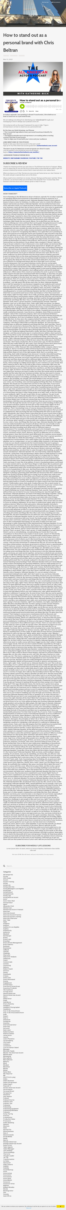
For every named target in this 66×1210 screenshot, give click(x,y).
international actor (9, 1025)
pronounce (7, 1121)
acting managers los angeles (13, 889)
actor (5, 899)
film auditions (8, 990)
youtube (6, 1194)
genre (5, 997)
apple (5, 922)
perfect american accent (11, 1088)
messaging (7, 1056)
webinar (6, 1185)
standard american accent (12, 1144)
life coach (6, 1042)
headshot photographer (11, 1007)
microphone (7, 1058)
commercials (7, 962)
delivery (6, 967)
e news (5, 976)
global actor (7, 999)
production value (9, 1119)
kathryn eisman (8, 1033)
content (6, 964)
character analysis (9, 957)
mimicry (6, 1061)
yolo (4, 1192)
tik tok (5, 1157)
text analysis (7, 1150)
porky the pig (8, 1114)
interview (6, 1027)
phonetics (6, 1095)
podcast (6, 1098)
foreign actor (8, 992)
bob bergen (7, 936)
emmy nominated (9, 979)
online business (8, 1081)
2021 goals (7, 878)
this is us (6, 1154)
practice (6, 1116)
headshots (7, 1009)
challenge (6, 953)
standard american (9, 1142)
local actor (7, 1046)
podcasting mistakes (10, 1110)
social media (7, 1136)
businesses (7, 948)
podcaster (6, 1105)
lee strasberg (8, 1040)
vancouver (7, 1163)
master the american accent (13, 1053)
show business (8, 1131)
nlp (4, 1075)
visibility (6, 1168)
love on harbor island (11, 1047)
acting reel (7, 890)
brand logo (6, 55)
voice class (7, 1178)
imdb (5, 1014)
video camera (8, 1164)
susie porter (7, 1145)
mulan (5, 1070)
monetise (6, 1067)
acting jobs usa (8, 887)
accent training (8, 882)
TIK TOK (39, 158)
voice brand (21, 55)
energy (5, 981)
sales (5, 1128)
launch (5, 1037)
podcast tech (8, 1102)
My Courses (45, 2)
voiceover (6, 1182)
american (6, 911)
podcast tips (7, 1103)
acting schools (8, 894)
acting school (8, 892)
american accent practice (12, 915)
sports (5, 1140)
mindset (6, 1065)
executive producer (10, 988)
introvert (6, 1028)
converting (7, 965)
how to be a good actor (11, 1011)
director (6, 971)
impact (5, 1016)
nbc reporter (7, 1074)
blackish (6, 934)
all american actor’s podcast (13, 910)
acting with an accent (10, 897)
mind (5, 1063)
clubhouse (6, 958)
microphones (7, 1060)
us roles (6, 1161)
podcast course (8, 1100)
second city (7, 1130)
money (5, 1068)
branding (6, 941)
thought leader (8, 1156)
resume (6, 1124)
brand (5, 937)
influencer (6, 1020)
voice (5, 1171)
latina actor (7, 1035)
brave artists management (12, 943)
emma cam (7, 978)
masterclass (7, 1054)
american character (10, 918)
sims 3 (5, 1133)
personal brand (13, 55)
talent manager (8, 1149)
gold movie (7, 1002)
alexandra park (8, 906)
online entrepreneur (10, 1082)
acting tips (7, 896)
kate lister (7, 1030)
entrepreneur (8, 985)
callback (6, 950)
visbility (6, 1166)
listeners (6, 1044)
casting (6, 951)
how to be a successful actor (13, 1013)
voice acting (7, 1173)
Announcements (56, 2)
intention (6, 1023)
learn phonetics (8, 1039)
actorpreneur (8, 903)
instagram (7, 1021)
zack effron (7, 1196)
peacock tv (7, 1086)
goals (5, 1000)
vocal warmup (8, 1170)
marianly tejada (8, 1051)
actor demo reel (9, 901)
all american (7, 908)
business (6, 946)
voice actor (7, 1175)
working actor (8, 1191)
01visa (5, 876)
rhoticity (6, 1126)
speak (5, 1138)
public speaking (8, 1123)
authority (6, 932)
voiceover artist (9, 1184)
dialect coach (8, 969)
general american (9, 993)
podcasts (6, 1112)
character (6, 955)
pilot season (7, 1096)
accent (5, 880)
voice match (7, 1180)
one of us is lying (9, 1077)
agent (5, 904)
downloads (7, 974)
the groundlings (8, 1152)
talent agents (8, 1147)
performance (7, 1089)
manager (6, 1049)
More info (28, 1208)
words (5, 1189)
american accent (9, 913)
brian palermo (8, 944)
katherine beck (8, 1032)
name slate (7, 1072)
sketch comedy (8, 1135)
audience (6, 923)
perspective (7, 1093)
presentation (7, 1117)
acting (5, 883)
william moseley (8, 1187)
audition (6, 925)
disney (5, 972)
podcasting (7, 1107)
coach (5, 960)
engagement (7, 983)
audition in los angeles (11, 927)
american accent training (12, 917)
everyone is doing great (11, 986)
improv (5, 1018)
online (5, 1079)
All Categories (8, 875)
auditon (6, 929)
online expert (7, 1084)
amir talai (6, 920)
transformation (8, 1159)
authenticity (7, 930)
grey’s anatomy (8, 1004)
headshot (6, 1006)
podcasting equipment (11, 1109)
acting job (6, 885)
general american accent (12, 995)
